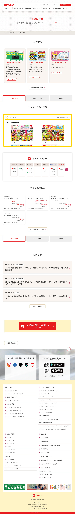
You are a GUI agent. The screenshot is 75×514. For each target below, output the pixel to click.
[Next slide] (66, 169)
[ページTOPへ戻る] (69, 349)
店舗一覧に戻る (12, 343)
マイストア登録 (53, 23)
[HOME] (9, 5)
